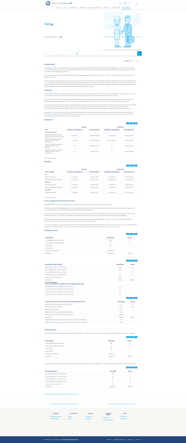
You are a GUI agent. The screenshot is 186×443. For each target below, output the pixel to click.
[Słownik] (125, 3)
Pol (137, 4)
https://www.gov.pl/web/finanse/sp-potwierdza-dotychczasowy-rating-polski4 (62, 394)
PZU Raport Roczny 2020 (50, 37)
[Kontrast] (120, 3)
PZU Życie (49, 68)
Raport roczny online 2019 (70, 439)
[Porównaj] (77, 53)
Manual (138, 439)
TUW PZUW (48, 190)
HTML (135, 123)
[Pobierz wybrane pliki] (130, 3)
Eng (137, 2)
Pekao (73, 201)
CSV (131, 123)
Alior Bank (111, 341)
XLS (128, 123)
